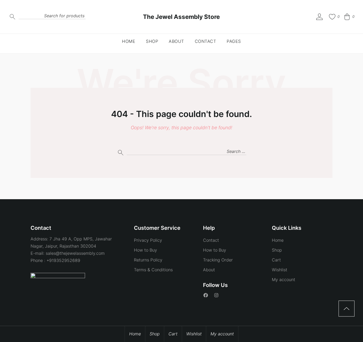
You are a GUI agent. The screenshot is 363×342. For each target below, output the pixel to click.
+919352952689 (63, 260)
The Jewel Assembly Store (181, 16)
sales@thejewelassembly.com (75, 253)
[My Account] (319, 17)
